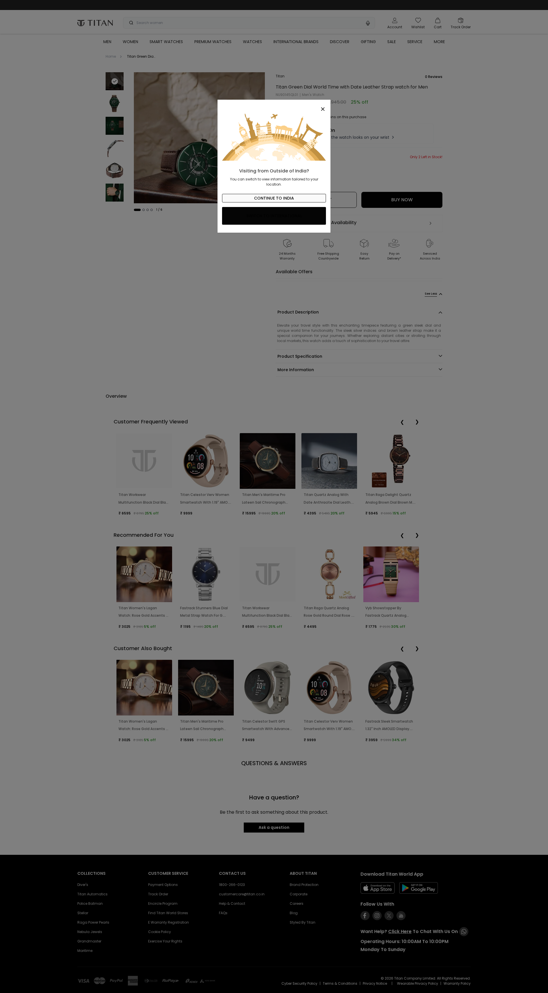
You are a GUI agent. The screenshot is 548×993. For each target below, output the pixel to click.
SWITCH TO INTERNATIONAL (274, 216)
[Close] (274, 106)
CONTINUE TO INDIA (274, 198)
